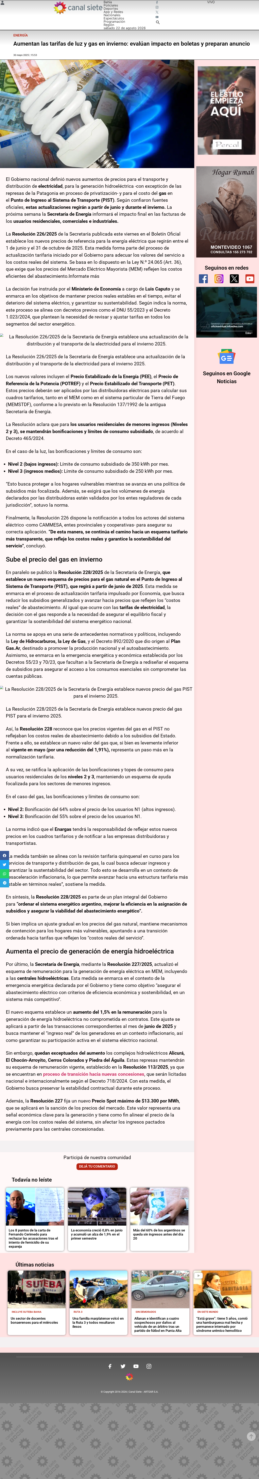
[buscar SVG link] (157, 23)
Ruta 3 (78, 1311)
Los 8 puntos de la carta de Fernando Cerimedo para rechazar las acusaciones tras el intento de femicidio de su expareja (33, 1238)
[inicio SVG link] (129, 1377)
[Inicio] (78, 7)
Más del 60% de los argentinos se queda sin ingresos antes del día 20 (159, 1234)
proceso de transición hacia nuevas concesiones (93, 1074)
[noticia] (35, 1207)
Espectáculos (114, 18)
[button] (4, 855)
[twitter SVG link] (157, 12)
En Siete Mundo (207, 1311)
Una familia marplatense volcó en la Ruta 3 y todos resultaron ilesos (98, 1323)
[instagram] (219, 279)
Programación (114, 21)
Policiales (111, 5)
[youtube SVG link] (157, 17)
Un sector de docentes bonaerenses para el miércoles (34, 1321)
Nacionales (112, 15)
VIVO (211, 2)
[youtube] (250, 279)
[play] (198, 1276)
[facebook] (203, 279)
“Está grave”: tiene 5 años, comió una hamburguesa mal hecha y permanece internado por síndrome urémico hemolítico (222, 1325)
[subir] (251, 1436)
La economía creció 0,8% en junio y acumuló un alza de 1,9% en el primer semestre (97, 1234)
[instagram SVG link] (157, 7)
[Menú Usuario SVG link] (2, 3)
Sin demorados (146, 1311)
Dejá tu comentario (97, 1166)
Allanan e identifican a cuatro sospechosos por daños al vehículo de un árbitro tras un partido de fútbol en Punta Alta (158, 1325)
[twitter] (234, 279)
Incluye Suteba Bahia (26, 1311)
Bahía (108, 2)
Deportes (111, 8)
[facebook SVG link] (157, 2)
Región (109, 25)
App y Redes (113, 12)
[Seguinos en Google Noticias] (227, 356)
